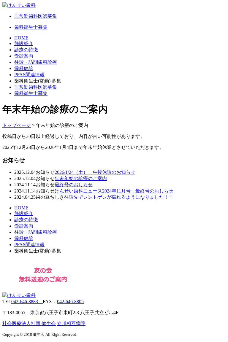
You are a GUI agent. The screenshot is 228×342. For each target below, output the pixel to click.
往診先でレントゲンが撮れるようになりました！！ (118, 197)
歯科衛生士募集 (31, 93)
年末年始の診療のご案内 (81, 178)
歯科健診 (23, 68)
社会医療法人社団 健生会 (29, 323)
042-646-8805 (70, 301)
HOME (21, 37)
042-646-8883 (27, 301)
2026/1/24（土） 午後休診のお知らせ (95, 172)
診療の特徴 (26, 49)
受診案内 (23, 55)
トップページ (16, 125)
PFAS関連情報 (29, 74)
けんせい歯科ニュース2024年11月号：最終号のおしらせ (114, 190)
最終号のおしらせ (74, 184)
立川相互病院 (71, 323)
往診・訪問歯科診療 (35, 62)
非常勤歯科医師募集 (35, 87)
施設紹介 (23, 43)
